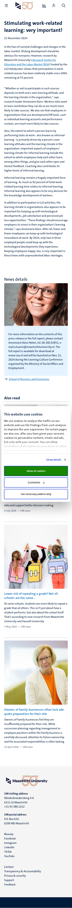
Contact (9, 867)
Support (9, 880)
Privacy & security (15, 876)
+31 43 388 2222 (14, 806)
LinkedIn (9, 847)
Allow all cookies (36, 471)
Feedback (10, 884)
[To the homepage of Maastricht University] (24, 6)
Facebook (10, 838)
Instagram (10, 843)
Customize (34, 482)
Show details (53, 459)
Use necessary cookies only (36, 494)
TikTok (8, 852)
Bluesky (8, 834)
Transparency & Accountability (22, 871)
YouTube (9, 856)
